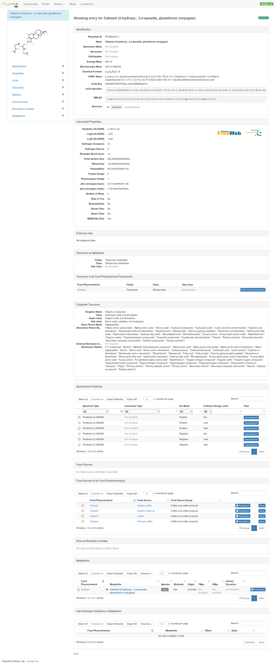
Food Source (144, 500)
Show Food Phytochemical (252, 289)
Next (261, 451)
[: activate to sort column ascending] (254, 411)
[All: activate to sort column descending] (103, 411)
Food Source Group (181, 500)
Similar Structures (132, 107)
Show (262, 505)
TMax (201, 584)
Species (165, 584)
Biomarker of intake (23, 109)
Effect (208, 630)
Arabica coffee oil (146, 510)
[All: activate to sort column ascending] (151, 411)
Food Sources (20, 102)
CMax (215, 584)
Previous (244, 451)
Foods (45, 4)
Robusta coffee (145, 521)
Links (15, 80)
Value (234, 630)
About (72, 4)
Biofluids (179, 584)
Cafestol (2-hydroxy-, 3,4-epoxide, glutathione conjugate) (128, 591)
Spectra (16, 94)
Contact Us (87, 4)
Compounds (30, 4)
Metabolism (18, 116)
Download (116, 107)
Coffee (140, 516)
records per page (164, 398)
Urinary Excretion (231, 582)
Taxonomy (18, 87)
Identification (19, 66)
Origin (191, 584)
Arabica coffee (144, 505)
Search (58, 4)
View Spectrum (251, 417)
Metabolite (115, 584)
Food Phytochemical (101, 500)
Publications (243, 505)
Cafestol (81, 289)
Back (76, 653)
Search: (235, 398)
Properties (18, 73)
